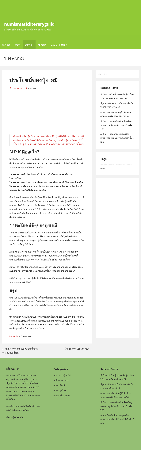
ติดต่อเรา (42, 44)
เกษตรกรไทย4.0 (120, 165)
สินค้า (18, 44)
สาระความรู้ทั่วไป (61, 375)
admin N (32, 88)
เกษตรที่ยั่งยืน (59, 385)
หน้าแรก (6, 44)
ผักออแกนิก (111, 165)
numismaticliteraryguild (29, 24)
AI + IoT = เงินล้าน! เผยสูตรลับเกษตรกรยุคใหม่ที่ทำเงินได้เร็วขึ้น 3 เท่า (117, 137)
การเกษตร (103, 165)
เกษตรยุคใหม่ (60, 390)
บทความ (29, 44)
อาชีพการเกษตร (25, 336)
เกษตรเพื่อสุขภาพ (61, 395)
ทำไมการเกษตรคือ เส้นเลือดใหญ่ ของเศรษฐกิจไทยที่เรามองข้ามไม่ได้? (116, 125)
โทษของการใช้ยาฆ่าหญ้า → (78, 348)
